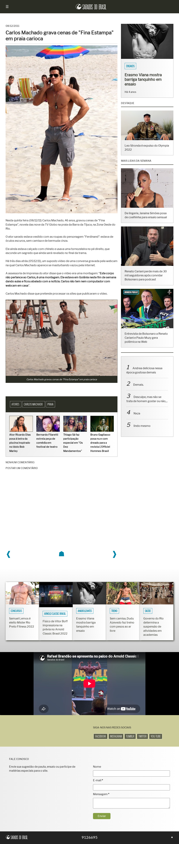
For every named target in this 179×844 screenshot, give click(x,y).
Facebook (100, 736)
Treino (114, 611)
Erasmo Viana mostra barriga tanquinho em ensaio (143, 79)
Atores (16, 404)
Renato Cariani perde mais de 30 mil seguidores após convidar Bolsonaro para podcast (146, 275)
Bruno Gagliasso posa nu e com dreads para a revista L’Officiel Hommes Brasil (100, 443)
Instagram (116, 736)
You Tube (156, 736)
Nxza (137, 413)
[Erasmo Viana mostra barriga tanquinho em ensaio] (147, 58)
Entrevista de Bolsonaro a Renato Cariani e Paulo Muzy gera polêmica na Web (146, 337)
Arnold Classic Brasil (55, 613)
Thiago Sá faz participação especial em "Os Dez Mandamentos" (73, 443)
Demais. (138, 384)
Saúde (148, 611)
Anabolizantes (85, 611)
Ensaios (130, 66)
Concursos (16, 611)
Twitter (142, 736)
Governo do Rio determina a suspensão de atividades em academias (153, 626)
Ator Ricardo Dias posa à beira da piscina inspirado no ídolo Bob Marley (20, 443)
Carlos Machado (33, 404)
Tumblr (130, 736)
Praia (50, 404)
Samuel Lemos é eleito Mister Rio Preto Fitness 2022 (21, 622)
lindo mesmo (142, 426)
